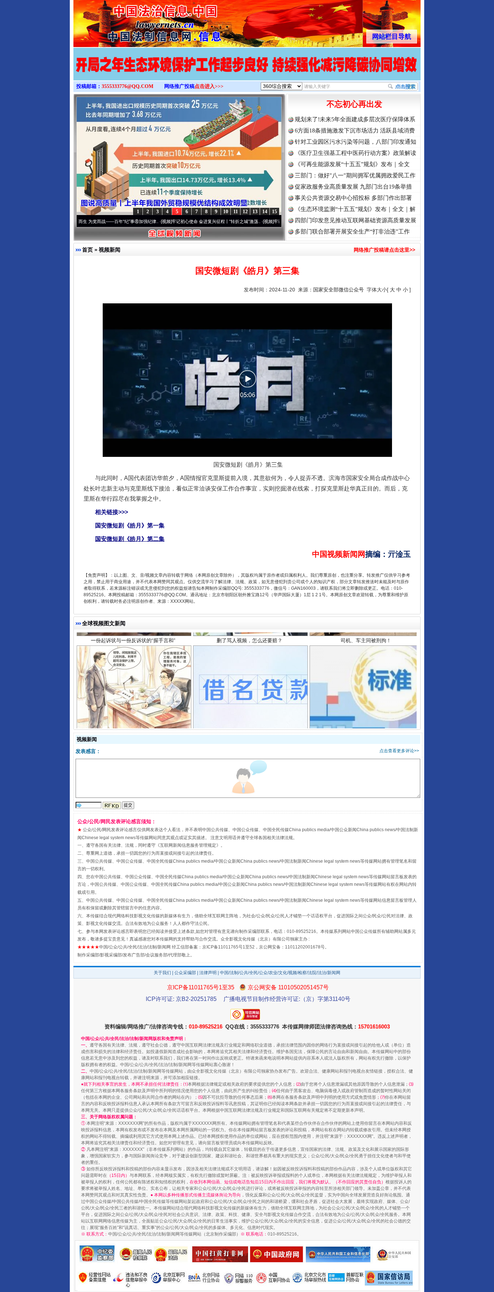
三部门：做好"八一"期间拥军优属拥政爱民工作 (355, 175)
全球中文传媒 (133, 21)
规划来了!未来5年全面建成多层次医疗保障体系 (355, 119)
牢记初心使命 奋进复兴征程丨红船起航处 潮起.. (278, 221)
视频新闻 (109, 250)
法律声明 (208, 972)
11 (235, 211)
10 (225, 211)
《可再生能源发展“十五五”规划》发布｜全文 (352, 164)
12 (245, 211)
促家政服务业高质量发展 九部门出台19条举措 (353, 187)
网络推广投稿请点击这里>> (384, 250)
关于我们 (162, 972)
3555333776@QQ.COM (127, 86)
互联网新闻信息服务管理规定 (188, 845)
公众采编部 (185, 972)
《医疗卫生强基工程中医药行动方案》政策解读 (355, 153)
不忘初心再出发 (354, 104)
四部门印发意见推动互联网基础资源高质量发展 (355, 220)
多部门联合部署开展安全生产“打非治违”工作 (352, 231)
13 (254, 211)
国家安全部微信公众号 (338, 290)
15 (274, 211)
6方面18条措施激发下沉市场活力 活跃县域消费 (355, 130)
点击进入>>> (209, 86)
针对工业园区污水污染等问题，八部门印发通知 (355, 142)
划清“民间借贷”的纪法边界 (133, 692)
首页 (87, 250)
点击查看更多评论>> (399, 750)
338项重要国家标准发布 (366, 692)
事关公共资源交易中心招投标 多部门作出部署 (353, 198)
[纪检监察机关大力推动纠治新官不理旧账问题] (247, 71)
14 (264, 211)
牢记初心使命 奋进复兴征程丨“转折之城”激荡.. (175, 221)
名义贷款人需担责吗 (249, 692)
